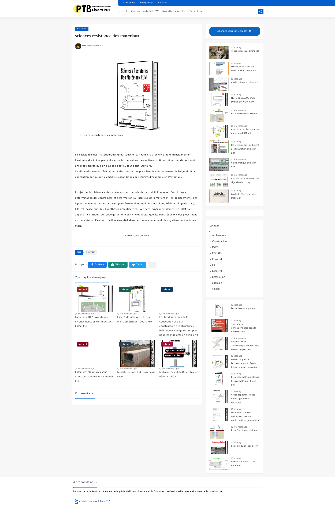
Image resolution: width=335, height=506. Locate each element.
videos (216, 288)
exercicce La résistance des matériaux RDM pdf (245, 131)
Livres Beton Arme (192, 11)
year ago (238, 47)
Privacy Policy (146, 3)
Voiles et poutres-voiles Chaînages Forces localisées (243, 399)
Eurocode (217, 259)
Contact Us (162, 3)
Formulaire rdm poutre (243, 308)
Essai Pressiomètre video (244, 114)
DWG (215, 247)
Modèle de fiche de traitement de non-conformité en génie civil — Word (245, 417)
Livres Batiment (171, 11)
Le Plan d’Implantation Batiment (243, 464)
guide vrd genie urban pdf (244, 82)
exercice (217, 282)
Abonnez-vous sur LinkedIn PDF (234, 31)
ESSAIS (217, 253)
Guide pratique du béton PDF (243, 165)
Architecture (219, 235)
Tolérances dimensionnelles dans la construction (243, 328)
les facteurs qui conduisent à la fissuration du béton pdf (245, 149)
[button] (97, 265)
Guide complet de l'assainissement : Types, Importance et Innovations (245, 364)
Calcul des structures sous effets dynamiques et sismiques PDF (94, 377)
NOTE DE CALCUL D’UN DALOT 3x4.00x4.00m (243, 100)
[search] (260, 11)
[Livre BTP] (93, 8)
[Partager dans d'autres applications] (152, 265)
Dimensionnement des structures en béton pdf (243, 69)
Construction (219, 241)
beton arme (218, 276)
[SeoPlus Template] (76, 501)
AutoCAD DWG (151, 11)
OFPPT (216, 265)
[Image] (219, 52)
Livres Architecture (129, 11)
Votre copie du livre (137, 236)
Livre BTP (105, 501)
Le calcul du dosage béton (244, 446)
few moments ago (86, 314)
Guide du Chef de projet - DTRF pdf (244, 196)
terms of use (128, 3)
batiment (81, 29)
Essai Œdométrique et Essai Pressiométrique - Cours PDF (245, 381)
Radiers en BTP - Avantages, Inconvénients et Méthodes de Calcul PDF (93, 322)
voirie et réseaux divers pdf (245, 51)
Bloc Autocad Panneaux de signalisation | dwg (245, 181)
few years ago (240, 110)
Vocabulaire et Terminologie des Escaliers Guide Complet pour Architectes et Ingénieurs (245, 346)
